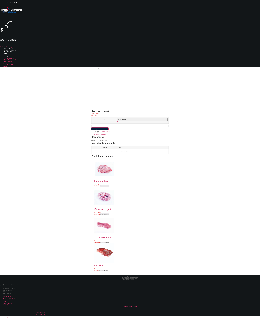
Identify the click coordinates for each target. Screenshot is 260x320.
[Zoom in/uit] (1, 317)
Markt (5, 63)
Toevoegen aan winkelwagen (100, 129)
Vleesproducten (100, 68)
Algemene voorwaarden (40, 312)
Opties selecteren (104, 186)
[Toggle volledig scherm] (4, 317)
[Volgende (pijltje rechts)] (4, 319)
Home (92, 68)
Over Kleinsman (8, 58)
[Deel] (6, 317)
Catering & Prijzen (9, 60)
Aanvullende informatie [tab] (100, 134)
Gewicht (104, 119)
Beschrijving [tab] (97, 132)
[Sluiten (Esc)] (9, 317)
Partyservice (7, 61)
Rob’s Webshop (8, 64)
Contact (7, 56)
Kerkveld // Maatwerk (40, 314)
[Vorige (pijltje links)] (1, 319)
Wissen (118, 121)
